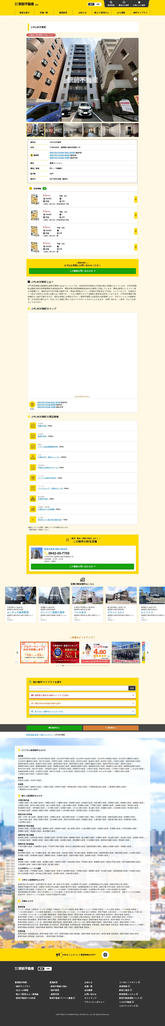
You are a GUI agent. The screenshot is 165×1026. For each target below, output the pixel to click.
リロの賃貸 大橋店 (60, 917)
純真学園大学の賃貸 (68, 886)
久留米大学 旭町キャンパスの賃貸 (126, 892)
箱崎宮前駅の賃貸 (94, 846)
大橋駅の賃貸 (55, 817)
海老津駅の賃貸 (100, 802)
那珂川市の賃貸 (24, 768)
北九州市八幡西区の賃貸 (28, 761)
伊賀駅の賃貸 (23, 855)
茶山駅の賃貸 (126, 837)
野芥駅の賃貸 (62, 837)
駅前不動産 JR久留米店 (120, 919)
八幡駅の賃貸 (62, 802)
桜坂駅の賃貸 (37, 840)
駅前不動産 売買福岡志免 (28, 933)
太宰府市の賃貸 (65, 768)
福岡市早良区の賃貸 (111, 763)
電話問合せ (112, 728)
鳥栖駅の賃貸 (106, 808)
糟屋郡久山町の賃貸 (114, 766)
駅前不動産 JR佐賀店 (109, 924)
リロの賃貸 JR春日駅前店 (79, 917)
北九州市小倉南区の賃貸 (107, 758)
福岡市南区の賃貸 (60, 763)
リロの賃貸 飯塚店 (25, 912)
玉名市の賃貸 (35, 780)
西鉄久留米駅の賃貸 (72, 819)
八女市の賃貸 (67, 771)
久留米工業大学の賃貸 (73, 892)
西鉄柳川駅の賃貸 (115, 819)
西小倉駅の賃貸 (36, 802)
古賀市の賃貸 (118, 761)
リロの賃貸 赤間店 (112, 909)
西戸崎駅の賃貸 (24, 853)
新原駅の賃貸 (90, 855)
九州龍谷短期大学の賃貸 (77, 889)
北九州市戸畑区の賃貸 (66, 758)
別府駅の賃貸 (138, 837)
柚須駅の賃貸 (48, 862)
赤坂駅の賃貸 (103, 828)
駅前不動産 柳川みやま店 (28, 924)
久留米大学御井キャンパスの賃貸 (96, 892)
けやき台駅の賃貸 (80, 808)
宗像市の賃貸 (69, 761)
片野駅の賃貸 (81, 871)
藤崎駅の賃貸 (48, 828)
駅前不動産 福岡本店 (104, 914)
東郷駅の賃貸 (126, 802)
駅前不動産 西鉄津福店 (52, 922)
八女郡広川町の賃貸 (26, 774)
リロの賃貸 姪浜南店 (43, 917)
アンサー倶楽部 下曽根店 (50, 909)
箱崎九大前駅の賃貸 (111, 846)
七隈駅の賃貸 (101, 837)
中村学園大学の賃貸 (44, 884)
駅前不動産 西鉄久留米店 (99, 919)
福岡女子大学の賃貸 (26, 889)
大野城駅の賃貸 (38, 808)
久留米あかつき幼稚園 (46, 509)
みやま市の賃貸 (105, 771)
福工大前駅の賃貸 (53, 805)
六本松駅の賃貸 (24, 840)
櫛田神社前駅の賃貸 (109, 840)
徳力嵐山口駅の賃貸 (44, 873)
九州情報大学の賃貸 (97, 889)
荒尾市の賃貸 (23, 780)
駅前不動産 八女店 (111, 922)
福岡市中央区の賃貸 (44, 763)
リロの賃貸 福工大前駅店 (86, 912)
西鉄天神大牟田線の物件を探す (48, 703)
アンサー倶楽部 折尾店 (94, 909)
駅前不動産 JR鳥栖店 (90, 924)
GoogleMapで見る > (82, 396)
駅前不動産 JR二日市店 (101, 917)
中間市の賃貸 (57, 761)
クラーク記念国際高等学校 (48, 447)
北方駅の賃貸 (106, 871)
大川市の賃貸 (92, 771)
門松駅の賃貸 (87, 862)
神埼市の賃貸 (60, 786)
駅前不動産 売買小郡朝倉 (70, 933)
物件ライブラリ (140, 12)
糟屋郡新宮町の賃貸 (97, 766)
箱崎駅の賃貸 (108, 805)
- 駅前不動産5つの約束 (25, 998)
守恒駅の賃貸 (134, 871)
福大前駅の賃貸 (88, 837)
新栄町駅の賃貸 (130, 819)
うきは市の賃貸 (137, 768)
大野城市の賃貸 (51, 768)
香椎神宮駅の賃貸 (106, 853)
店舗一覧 (44, 12)
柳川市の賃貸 (55, 771)
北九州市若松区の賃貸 (46, 758)
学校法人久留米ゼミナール (48, 467)
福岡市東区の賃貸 (133, 761)
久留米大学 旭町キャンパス (48, 457)
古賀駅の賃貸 (23, 805)
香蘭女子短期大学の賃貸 (49, 886)
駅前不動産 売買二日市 (49, 933)
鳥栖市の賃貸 (35, 786)
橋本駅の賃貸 (23, 837)
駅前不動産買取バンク (129, 998)
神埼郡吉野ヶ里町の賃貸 (77, 786)
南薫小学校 (42, 426)
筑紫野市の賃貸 (79, 768)
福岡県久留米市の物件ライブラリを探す (52, 695)
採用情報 (123, 986)
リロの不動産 (125, 1002)
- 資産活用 (54, 994)
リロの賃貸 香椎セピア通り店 (130, 912)
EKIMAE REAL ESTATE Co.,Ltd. (80, 1014)
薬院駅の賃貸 (43, 817)
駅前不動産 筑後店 (94, 922)
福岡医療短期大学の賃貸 (88, 886)
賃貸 (91, 4)
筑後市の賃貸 (80, 771)
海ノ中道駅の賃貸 (39, 853)
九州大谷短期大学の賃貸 (116, 889)
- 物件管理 (54, 990)
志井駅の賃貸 (58, 873)
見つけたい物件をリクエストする (49, 711)
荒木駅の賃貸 (132, 808)
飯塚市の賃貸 (94, 761)
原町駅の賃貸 (60, 862)
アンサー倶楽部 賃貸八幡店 (72, 909)
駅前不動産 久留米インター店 (30, 922)
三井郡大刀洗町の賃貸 (120, 768)
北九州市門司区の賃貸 (27, 758)
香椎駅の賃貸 (83, 805)
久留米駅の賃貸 (119, 808)
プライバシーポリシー (94, 1002)
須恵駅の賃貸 (62, 855)
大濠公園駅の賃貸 (89, 828)
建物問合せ (55, 728)
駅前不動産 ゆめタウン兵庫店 (132, 924)
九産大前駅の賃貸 (69, 805)
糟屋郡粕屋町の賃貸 (132, 766)
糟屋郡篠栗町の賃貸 (44, 766)
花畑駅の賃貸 (87, 819)
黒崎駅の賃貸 (74, 802)
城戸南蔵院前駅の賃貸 (131, 862)
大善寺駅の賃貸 (100, 819)
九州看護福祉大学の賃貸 (98, 884)
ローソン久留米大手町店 (47, 478)
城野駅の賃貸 (94, 871)
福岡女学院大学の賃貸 (118, 884)
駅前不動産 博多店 (65, 914)
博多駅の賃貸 (132, 805)
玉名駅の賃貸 (94, 810)
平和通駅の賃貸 (36, 871)
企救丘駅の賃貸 (72, 873)
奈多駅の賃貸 (67, 853)
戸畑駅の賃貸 (50, 802)
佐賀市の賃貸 (23, 786)
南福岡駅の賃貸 (24, 808)
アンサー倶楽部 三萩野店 (28, 909)
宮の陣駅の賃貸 (56, 819)
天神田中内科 (43, 499)
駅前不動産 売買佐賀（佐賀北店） (31, 936)
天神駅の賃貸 (115, 828)
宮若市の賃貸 (81, 761)
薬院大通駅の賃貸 (52, 840)
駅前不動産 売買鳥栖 (55, 936)
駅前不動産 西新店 (122, 914)
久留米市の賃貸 (42, 771)
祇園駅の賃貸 (23, 831)
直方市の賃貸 (44, 761)
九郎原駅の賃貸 (24, 864)
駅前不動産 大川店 (127, 922)
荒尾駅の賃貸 (81, 810)
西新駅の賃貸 (60, 828)
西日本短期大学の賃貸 (27, 892)
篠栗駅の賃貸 (99, 862)
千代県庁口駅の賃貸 (56, 846)
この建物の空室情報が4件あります (40, 35)
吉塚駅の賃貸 (120, 805)
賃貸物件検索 (21, 982)
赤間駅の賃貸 (113, 802)
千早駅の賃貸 (95, 805)
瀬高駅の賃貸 (55, 810)
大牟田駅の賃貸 (68, 810)
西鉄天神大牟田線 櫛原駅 (60, 155)
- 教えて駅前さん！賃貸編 (26, 994)
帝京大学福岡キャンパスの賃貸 (50, 892)
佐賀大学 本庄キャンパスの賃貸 (31, 894)
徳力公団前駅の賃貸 (26, 873)
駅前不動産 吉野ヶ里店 (64, 927)
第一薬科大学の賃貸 (61, 884)
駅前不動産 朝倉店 (80, 919)
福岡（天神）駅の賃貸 (27, 817)
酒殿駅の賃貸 (50, 855)
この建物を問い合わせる (81, 270)
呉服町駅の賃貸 (40, 846)
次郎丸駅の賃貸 (36, 837)
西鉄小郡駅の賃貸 (41, 819)
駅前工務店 (124, 990)
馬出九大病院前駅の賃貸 (75, 846)
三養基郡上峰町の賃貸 (117, 786)
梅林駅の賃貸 (74, 837)
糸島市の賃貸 (126, 763)
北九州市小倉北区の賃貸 (86, 758)
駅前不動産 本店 (64, 919)
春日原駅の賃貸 (68, 817)
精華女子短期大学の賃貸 (28, 886)
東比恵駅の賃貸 (49, 831)
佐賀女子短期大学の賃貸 (56, 894)
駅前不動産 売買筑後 (110, 933)
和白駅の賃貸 (80, 853)
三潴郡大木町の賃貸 (121, 771)
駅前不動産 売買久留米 (91, 933)
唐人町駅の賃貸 (74, 828)
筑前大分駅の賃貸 (39, 864)
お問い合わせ (90, 994)
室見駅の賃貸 (35, 828)
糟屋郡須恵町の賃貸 (79, 766)
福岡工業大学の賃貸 (107, 886)
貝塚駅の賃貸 (126, 846)
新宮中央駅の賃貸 (37, 805)
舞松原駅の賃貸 (121, 853)
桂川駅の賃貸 (53, 864)
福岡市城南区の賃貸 (93, 763)
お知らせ (83, 12)
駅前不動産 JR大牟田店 (49, 924)
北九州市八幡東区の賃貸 (128, 758)
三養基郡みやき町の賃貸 (28, 789)
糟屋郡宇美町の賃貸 (26, 766)
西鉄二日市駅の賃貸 (98, 817)
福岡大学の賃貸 (123, 886)
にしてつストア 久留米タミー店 (50, 488)
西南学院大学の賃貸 (26, 884)
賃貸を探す (24, 12)
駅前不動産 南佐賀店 (44, 927)
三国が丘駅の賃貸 (25, 819)
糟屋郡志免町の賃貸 (61, 766)
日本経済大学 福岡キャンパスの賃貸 (51, 889)
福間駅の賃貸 (138, 802)
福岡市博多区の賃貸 (26, 763)
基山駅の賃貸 (94, 808)
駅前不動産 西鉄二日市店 (122, 917)
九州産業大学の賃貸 (79, 884)
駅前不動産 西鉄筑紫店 (27, 919)
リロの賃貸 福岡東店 (43, 912)
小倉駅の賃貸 (23, 802)
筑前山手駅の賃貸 (113, 862)
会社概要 (88, 990)
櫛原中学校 (42, 436)
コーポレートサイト (128, 982)
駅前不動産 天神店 (25, 917)
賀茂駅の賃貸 (50, 837)
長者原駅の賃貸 (36, 855)
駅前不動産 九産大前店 (107, 912)
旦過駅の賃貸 (50, 871)
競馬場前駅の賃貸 (120, 871)
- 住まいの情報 (21, 990)
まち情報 (121, 12)
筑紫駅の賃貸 (129, 817)
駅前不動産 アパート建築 (61, 998)
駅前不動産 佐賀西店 (26, 927)
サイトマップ (90, 998)
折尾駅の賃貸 (87, 802)
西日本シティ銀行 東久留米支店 (49, 520)
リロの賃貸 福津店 (129, 909)
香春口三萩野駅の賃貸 (66, 871)
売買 (98, 4)
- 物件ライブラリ (22, 986)
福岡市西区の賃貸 (76, 763)
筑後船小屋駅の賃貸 (40, 810)
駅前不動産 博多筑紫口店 (85, 914)
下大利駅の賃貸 (82, 817)
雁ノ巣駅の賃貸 (54, 853)
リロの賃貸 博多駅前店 (47, 914)
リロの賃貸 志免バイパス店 (64, 912)
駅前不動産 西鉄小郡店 (47, 919)
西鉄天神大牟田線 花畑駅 (60, 157)
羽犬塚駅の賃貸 (24, 810)
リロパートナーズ (127, 1005)
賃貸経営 (63, 12)
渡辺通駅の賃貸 (79, 840)
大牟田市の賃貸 (42, 774)
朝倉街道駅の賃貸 (115, 817)
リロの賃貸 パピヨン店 (27, 914)
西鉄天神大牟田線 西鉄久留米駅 (62, 152)
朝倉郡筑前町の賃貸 (26, 771)
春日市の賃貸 (37, 768)
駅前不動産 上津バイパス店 (74, 922)
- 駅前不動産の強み (58, 986)
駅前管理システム (127, 994)
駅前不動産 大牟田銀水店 (70, 924)
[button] (135, 79)
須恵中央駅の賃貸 (76, 855)
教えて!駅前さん (101, 12)
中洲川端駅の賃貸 (129, 828)
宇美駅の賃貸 (103, 855)
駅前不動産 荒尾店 (82, 927)
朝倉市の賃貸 (104, 768)
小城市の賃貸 (48, 786)
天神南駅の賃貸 (93, 840)
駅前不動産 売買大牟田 (129, 933)
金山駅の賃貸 (113, 837)
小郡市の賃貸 (92, 768)
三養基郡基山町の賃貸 (97, 786)
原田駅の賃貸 (65, 808)
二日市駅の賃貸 (52, 808)
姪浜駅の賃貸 (23, 828)
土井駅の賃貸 (134, 853)
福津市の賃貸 (106, 761)
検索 (132, 688)
